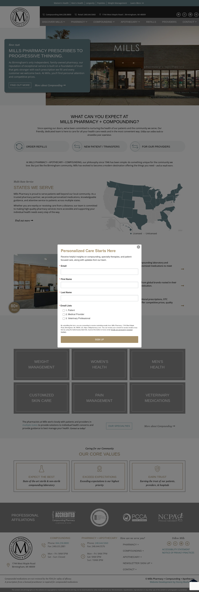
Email (63, 266)
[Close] (138, 247)
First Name (66, 279)
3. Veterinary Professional (78, 318)
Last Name (66, 292)
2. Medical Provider (75, 314)
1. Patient (70, 310)
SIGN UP (99, 339)
